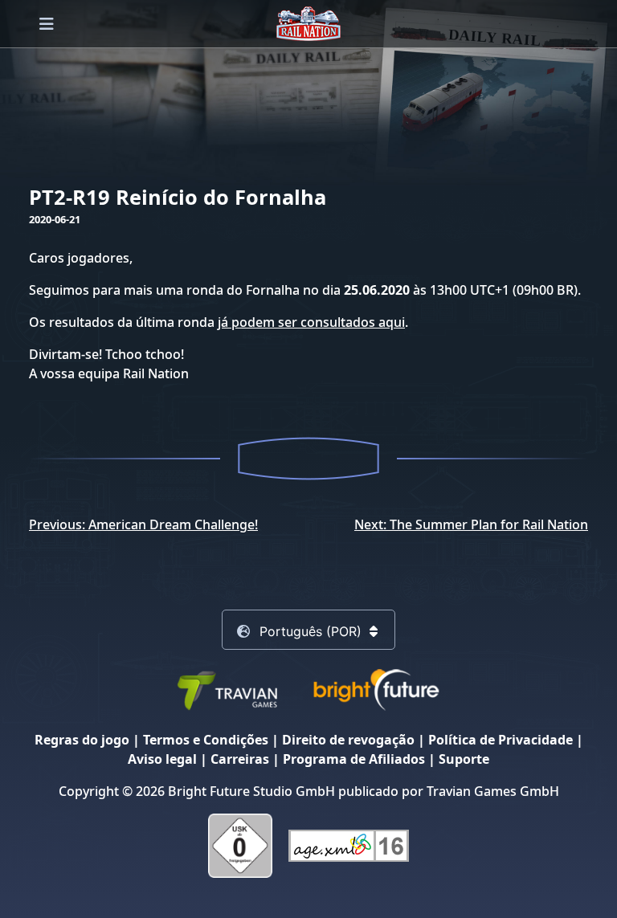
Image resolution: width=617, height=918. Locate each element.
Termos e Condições (205, 740)
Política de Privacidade (500, 740)
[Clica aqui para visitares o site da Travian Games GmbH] (226, 689)
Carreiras (239, 759)
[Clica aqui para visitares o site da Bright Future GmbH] (376, 689)
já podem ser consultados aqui (311, 322)
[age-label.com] (348, 845)
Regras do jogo (82, 740)
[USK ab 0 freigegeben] (240, 845)
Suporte (464, 759)
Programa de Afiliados (354, 759)
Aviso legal (162, 759)
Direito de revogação (348, 740)
